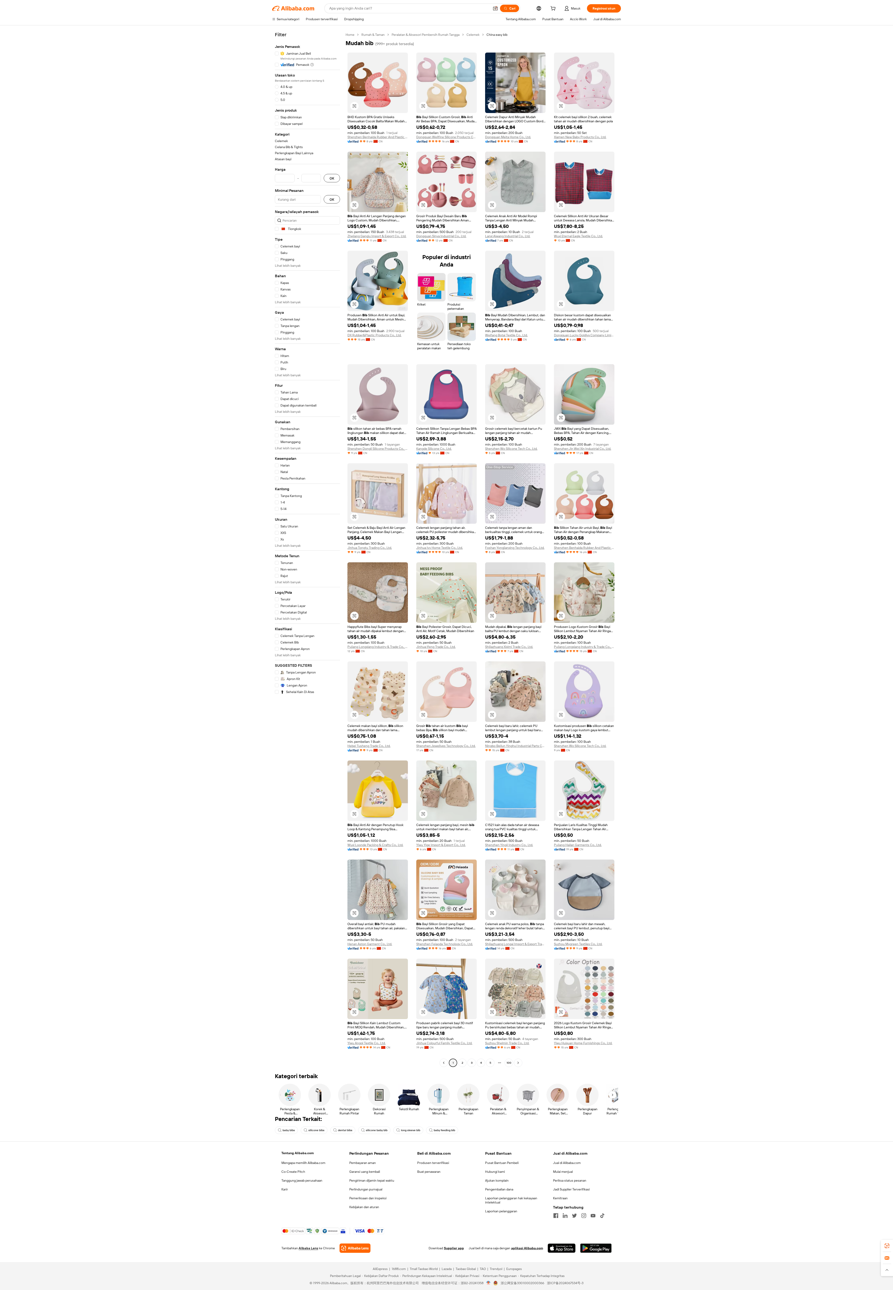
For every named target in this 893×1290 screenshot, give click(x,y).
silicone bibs (316, 1130)
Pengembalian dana (499, 1189)
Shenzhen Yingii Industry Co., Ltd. (509, 845)
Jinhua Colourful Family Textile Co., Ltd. (444, 1043)
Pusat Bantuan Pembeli (502, 1163)
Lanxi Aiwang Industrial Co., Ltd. (507, 236)
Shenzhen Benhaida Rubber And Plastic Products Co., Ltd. (377, 137)
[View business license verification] (488, 1283)
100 (508, 1062)
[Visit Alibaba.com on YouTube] (593, 1215)
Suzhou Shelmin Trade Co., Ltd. (507, 1043)
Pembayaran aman (362, 1163)
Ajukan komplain (497, 1180)
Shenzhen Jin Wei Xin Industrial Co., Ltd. (582, 448)
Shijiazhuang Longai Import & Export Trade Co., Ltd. (515, 944)
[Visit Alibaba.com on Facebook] (556, 1215)
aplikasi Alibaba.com (527, 1248)
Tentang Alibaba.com (297, 1153)
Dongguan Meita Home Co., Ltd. (508, 137)
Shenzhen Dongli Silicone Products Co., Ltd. (377, 448)
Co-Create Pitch (293, 1171)
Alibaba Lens (308, 1248)
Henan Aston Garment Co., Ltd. (369, 944)
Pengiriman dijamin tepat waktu (371, 1180)
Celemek (473, 35)
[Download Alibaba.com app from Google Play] (596, 1248)
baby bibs (289, 1130)
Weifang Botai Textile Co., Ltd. (506, 335)
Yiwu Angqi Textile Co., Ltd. (366, 1043)
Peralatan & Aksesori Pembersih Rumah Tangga (426, 35)
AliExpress (380, 1269)
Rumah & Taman (373, 35)
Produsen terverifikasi (433, 1163)
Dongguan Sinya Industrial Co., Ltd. (441, 236)
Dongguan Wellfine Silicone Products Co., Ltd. (446, 137)
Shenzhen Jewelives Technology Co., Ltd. (446, 746)
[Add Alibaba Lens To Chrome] (355, 1248)
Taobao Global (466, 1269)
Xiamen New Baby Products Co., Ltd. (580, 137)
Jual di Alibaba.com (567, 1163)
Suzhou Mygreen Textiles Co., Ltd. (578, 944)
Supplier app (454, 1248)
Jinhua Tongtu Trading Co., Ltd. (369, 548)
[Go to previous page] (444, 1063)
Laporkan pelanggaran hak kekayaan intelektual (511, 1200)
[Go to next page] (518, 1063)
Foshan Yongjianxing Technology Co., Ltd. (514, 548)
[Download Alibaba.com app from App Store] (562, 1248)
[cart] (553, 9)
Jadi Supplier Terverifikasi (571, 1189)
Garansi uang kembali (364, 1171)
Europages (514, 1269)
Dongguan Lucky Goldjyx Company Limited (584, 335)
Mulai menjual (563, 1171)
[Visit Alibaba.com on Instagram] (583, 1215)
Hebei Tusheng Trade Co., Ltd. (368, 746)
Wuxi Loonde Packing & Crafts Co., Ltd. (375, 845)
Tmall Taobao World (424, 1269)
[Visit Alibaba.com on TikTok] (602, 1215)
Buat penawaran (428, 1171)
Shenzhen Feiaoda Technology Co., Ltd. (444, 944)
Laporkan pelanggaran (501, 1211)
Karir (284, 1189)
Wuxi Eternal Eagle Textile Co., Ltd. (578, 236)
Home (350, 35)
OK (332, 178)
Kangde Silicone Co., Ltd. (434, 448)
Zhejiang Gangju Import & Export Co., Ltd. (376, 236)
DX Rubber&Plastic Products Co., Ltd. (374, 335)
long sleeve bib (410, 1130)
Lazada (447, 1269)
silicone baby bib (376, 1130)
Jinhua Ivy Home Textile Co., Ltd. (439, 548)
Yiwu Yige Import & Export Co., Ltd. (441, 845)
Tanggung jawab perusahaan (301, 1180)
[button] (495, 8)
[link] (887, 1246)
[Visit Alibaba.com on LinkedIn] (565, 1215)
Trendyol (496, 1269)
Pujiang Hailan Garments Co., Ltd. (578, 845)
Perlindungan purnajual (365, 1189)
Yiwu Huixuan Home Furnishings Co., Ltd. (583, 1043)
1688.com (399, 1269)
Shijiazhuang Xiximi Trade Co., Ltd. (509, 647)
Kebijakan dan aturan (364, 1207)
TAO (483, 1269)
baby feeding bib (444, 1130)
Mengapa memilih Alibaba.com (303, 1163)
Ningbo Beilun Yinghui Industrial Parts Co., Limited (515, 746)
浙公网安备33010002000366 (522, 1283)
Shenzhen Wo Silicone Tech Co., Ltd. (511, 448)
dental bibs (345, 1130)
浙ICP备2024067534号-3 (565, 1283)
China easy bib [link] (496, 35)
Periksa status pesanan (569, 1180)
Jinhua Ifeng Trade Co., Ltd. (436, 647)
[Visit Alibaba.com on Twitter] (574, 1215)
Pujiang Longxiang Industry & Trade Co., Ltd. (377, 647)
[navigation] (307, 549)
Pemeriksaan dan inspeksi (368, 1198)
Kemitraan (560, 1198)
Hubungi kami (495, 1171)
